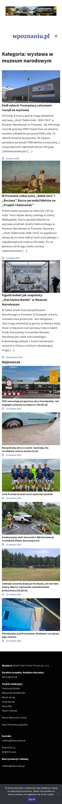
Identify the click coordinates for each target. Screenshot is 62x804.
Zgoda (32, 799)
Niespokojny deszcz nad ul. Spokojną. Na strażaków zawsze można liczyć (25, 449)
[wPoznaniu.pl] (31, 36)
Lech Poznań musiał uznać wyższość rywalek (27, 494)
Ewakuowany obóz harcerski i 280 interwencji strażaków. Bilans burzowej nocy (28, 539)
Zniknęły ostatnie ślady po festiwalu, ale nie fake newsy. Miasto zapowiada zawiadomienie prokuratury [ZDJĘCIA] (30, 587)
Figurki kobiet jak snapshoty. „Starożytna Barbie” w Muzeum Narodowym (24, 299)
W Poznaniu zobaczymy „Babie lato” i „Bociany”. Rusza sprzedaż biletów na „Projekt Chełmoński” (28, 200)
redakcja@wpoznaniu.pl (13, 740)
